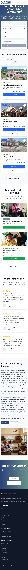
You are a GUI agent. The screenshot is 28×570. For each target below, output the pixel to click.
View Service (14, 227)
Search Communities (14, 483)
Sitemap (23, 565)
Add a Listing (14, 478)
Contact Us (14, 422)
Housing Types (5, 515)
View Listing (14, 94)
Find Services (4, 513)
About (2, 517)
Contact (3, 524)
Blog (2, 520)
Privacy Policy (6, 565)
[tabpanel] (14, 36)
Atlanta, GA (4, 557)
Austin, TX (3, 548)
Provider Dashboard (6, 536)
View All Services (14, 266)
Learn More (5, 422)
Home (2, 508)
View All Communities (14, 178)
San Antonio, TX (5, 550)
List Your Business (6, 532)
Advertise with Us (6, 534)
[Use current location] (24, 28)
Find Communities (6, 511)
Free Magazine (5, 522)
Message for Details (14, 98)
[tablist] (14, 23)
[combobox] (14, 32)
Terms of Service (15, 565)
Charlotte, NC (4, 559)
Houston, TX (4, 543)
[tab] (8, 24)
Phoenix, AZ (4, 552)
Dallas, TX (3, 546)
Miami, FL (3, 555)
